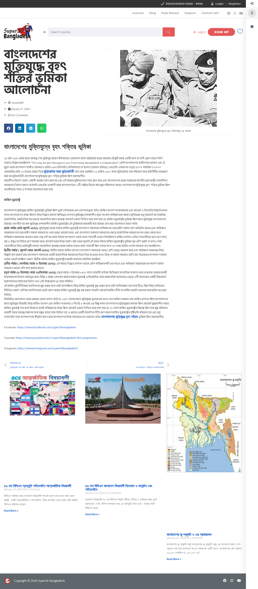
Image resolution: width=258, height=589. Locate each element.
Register (235, 4)
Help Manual (170, 13)
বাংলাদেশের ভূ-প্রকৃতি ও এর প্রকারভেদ (189, 534)
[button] (8, 128)
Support (190, 13)
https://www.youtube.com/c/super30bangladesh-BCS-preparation (56, 338)
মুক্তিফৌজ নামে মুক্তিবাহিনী (59, 171)
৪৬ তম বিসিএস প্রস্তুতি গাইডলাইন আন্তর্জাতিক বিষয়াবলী (37, 486)
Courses (138, 13)
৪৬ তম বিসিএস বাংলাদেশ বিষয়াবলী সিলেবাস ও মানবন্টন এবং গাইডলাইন (118, 488)
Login (219, 3)
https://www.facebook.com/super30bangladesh (46, 327)
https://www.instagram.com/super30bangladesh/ (47, 348)
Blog (152, 13)
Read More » (11, 510)
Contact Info (210, 13)
